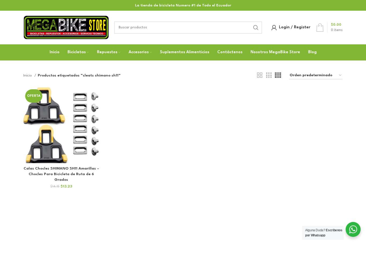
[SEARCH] (256, 27)
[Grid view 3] (268, 75)
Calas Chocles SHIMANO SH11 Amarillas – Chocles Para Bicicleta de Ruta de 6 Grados (61, 174)
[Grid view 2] (259, 75)
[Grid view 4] (278, 75)
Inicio (28, 75)
